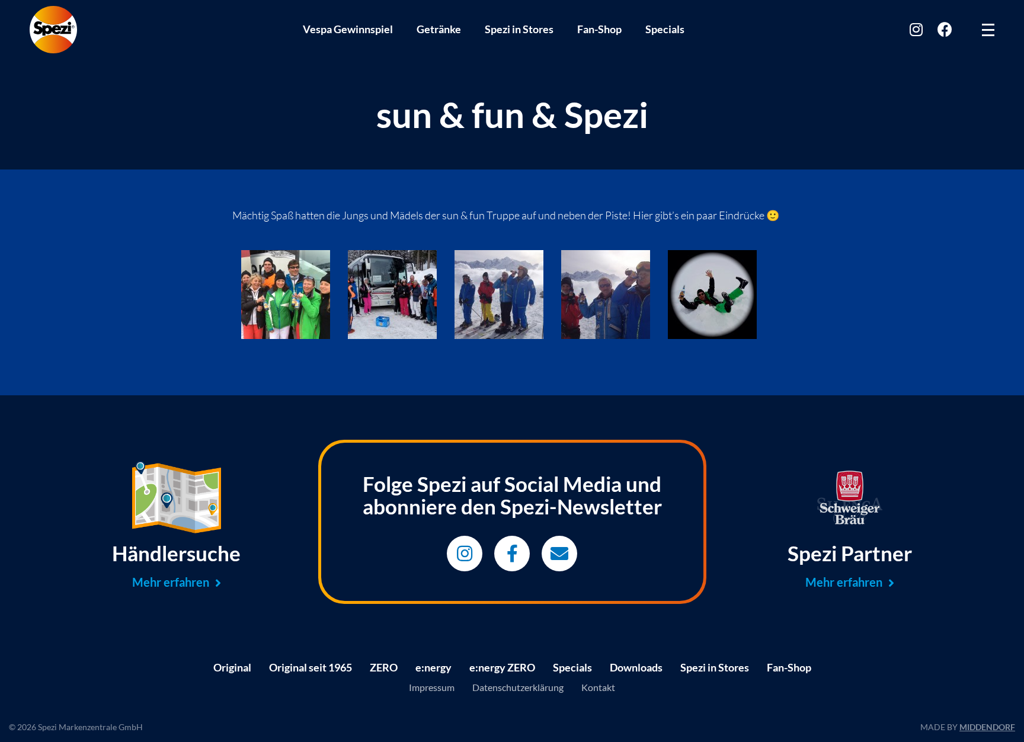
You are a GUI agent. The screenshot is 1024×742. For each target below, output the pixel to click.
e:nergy (433, 667)
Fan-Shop (599, 29)
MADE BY (967, 727)
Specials (664, 29)
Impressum (432, 687)
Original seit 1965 (310, 667)
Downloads (636, 667)
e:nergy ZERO (502, 667)
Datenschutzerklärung (518, 687)
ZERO (384, 667)
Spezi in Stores (519, 29)
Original (232, 667)
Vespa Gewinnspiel (348, 29)
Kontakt (598, 687)
